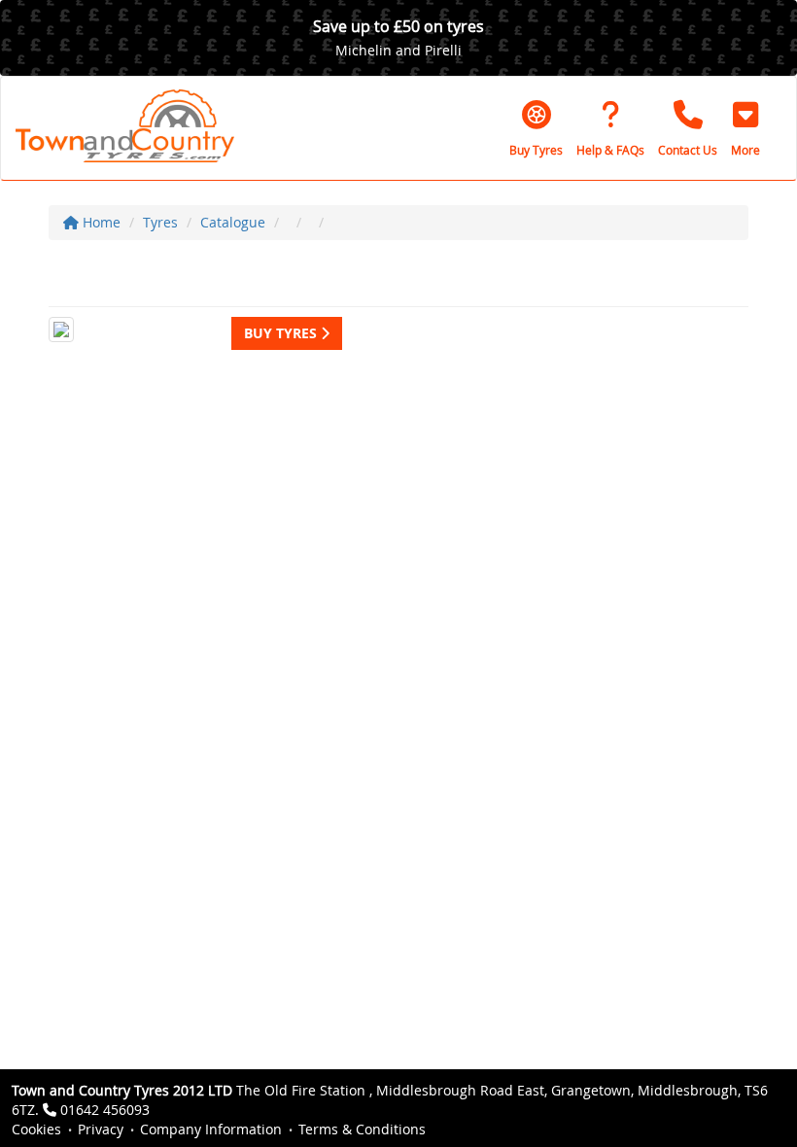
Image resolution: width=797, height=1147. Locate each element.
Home (100, 222)
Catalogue (232, 222)
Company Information (211, 1129)
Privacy (100, 1129)
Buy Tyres (282, 333)
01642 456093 (105, 1109)
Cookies (36, 1129)
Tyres (160, 222)
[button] (745, 128)
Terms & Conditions (362, 1129)
